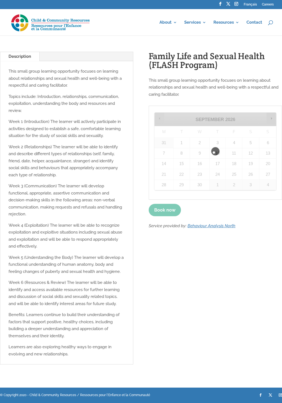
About (165, 22)
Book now (164, 210)
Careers (268, 4)
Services (192, 22)
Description (20, 56)
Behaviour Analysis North (211, 225)
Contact (254, 22)
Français (250, 4)
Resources (223, 22)
